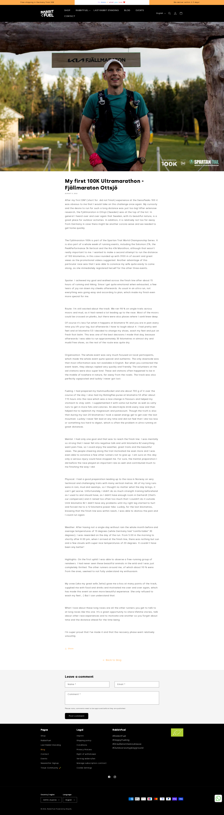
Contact (45, 754)
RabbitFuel (46, 740)
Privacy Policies (84, 749)
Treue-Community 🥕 (51, 768)
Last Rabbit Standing (51, 745)
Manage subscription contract (92, 763)
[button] (83, 10)
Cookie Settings (84, 768)
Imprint (80, 736)
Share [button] (71, 649)
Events (44, 759)
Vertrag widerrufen (86, 759)
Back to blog (113, 660)
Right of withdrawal (86, 754)
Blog (43, 749)
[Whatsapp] (218, 798)
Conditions (82, 745)
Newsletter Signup (50, 763)
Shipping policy (84, 740)
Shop (43, 736)
